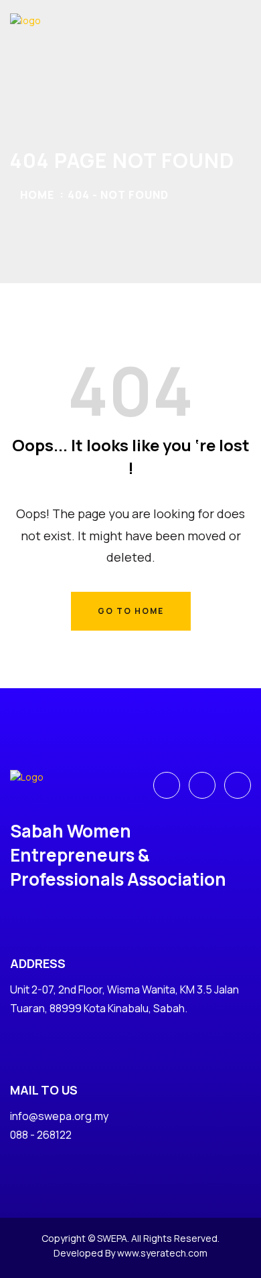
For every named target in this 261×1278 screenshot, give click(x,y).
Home (37, 194)
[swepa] (50, 35)
